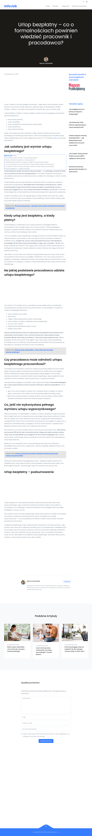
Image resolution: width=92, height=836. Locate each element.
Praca (48, 6)
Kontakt (55, 6)
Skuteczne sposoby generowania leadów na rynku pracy (78, 169)
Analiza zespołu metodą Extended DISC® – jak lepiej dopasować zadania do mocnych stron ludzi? (78, 140)
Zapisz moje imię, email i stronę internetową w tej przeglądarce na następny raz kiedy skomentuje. (46, 735)
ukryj (14, 156)
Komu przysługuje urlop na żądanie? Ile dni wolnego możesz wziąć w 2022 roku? (75, 649)
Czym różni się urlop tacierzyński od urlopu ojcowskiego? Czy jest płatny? (44, 651)
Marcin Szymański (46, 63)
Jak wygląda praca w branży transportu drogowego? (77, 111)
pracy (55, 138)
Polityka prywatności (79, 6)
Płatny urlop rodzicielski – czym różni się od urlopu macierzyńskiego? (16, 649)
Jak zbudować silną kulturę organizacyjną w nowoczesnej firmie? (77, 124)
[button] (83, 2)
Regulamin (65, 6)
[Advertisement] (35, 90)
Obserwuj (67, 581)
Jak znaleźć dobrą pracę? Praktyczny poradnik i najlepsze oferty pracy (78, 156)
